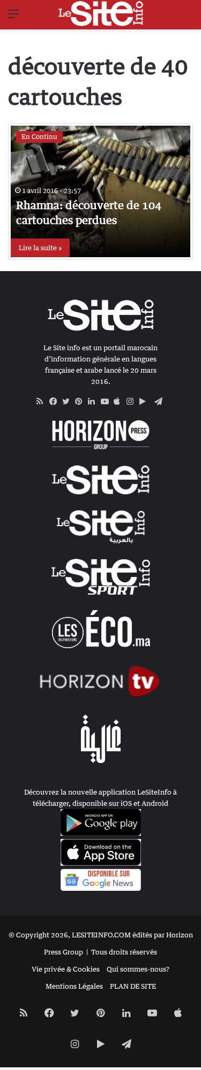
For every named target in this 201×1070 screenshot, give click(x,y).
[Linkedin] (94, 401)
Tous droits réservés (124, 952)
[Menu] (13, 17)
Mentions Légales (74, 986)
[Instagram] (132, 401)
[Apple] (120, 401)
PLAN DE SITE (133, 986)
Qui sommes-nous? (138, 969)
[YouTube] (107, 401)
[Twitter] (68, 401)
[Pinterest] (81, 401)
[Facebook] (55, 401)
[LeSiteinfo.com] (101, 13)
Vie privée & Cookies (66, 969)
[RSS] (42, 401)
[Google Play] (145, 401)
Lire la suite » (40, 247)
